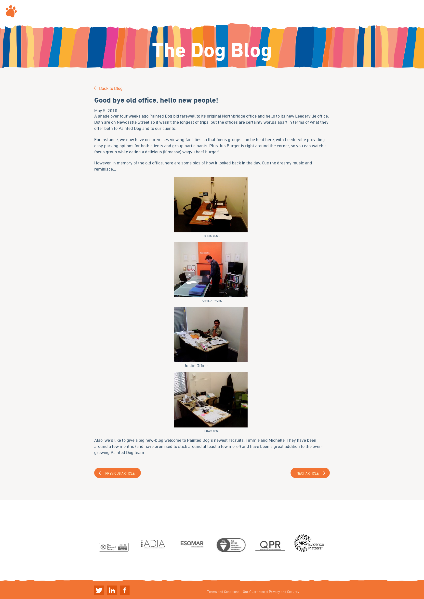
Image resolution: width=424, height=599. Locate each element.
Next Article (308, 473)
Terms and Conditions (223, 591)
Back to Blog (111, 88)
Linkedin (112, 590)
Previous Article (120, 473)
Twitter (99, 590)
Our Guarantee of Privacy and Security (271, 591)
